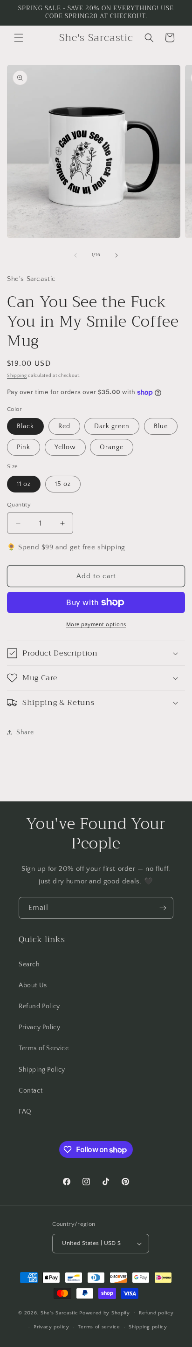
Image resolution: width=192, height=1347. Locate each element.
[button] (18, 37)
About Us (33, 985)
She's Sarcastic (59, 1312)
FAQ (25, 1111)
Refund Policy (39, 1006)
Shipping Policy (42, 1069)
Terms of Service (44, 1048)
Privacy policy (51, 1327)
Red (64, 426)
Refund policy (156, 1313)
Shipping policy (148, 1327)
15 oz (63, 484)
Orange (111, 447)
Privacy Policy (39, 1027)
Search (29, 964)
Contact (30, 1090)
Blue (161, 426)
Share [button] (25, 732)
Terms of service (99, 1327)
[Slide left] (75, 255)
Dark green (112, 426)
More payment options (96, 625)
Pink (23, 447)
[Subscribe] (162, 908)
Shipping (17, 375)
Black (25, 426)
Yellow (65, 447)
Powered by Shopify (104, 1312)
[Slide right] (116, 255)
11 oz (24, 484)
